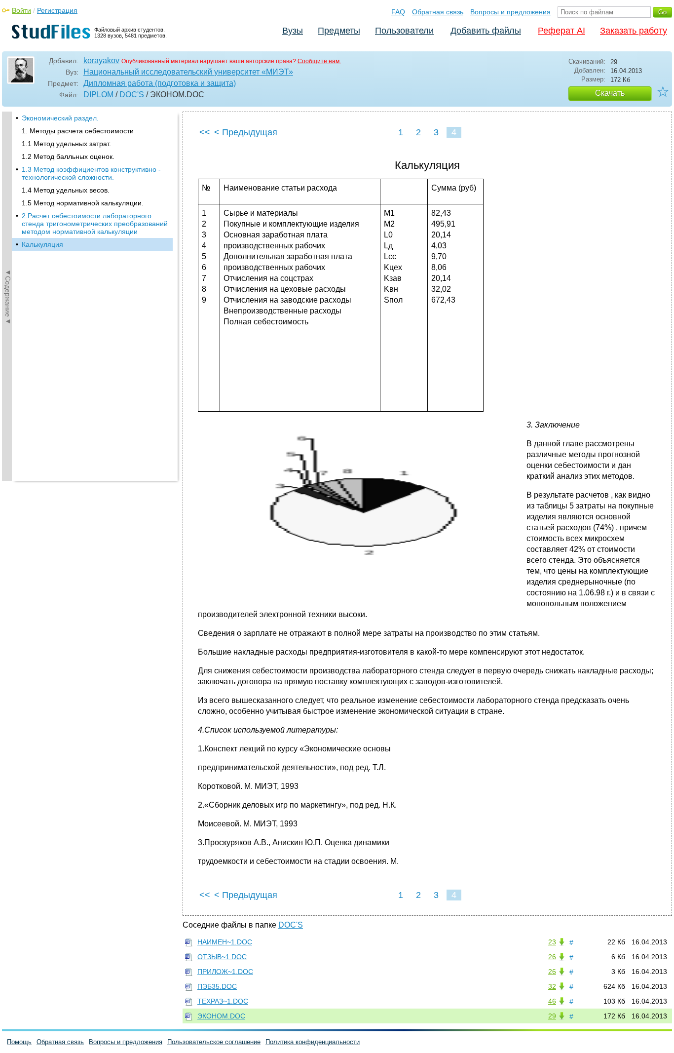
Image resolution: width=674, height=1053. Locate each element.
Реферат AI (561, 31)
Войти (21, 10)
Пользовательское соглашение (214, 1042)
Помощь (19, 1042)
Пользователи (404, 31)
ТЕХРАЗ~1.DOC (222, 1001)
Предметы (339, 31)
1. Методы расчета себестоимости (78, 131)
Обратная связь (437, 12)
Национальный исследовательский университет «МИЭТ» (188, 72)
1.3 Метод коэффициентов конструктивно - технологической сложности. (91, 173)
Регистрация (57, 10)
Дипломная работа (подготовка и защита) (159, 83)
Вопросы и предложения (510, 12)
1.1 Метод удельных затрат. (66, 144)
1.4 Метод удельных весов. (66, 190)
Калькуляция (42, 244)
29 (552, 1016)
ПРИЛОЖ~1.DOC (225, 971)
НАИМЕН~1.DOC (224, 942)
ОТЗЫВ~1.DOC (222, 957)
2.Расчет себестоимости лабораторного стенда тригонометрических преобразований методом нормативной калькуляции (95, 223)
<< (204, 132)
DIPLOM (98, 94)
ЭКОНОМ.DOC (221, 1016)
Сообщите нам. (319, 61)
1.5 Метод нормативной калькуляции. (83, 203)
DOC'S (131, 94)
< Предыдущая (245, 132)
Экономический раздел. (60, 118)
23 (552, 942)
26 (552, 957)
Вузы (292, 31)
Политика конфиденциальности (312, 1042)
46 (552, 1001)
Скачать (610, 93)
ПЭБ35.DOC (217, 986)
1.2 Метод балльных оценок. (68, 156)
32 (552, 986)
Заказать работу (633, 31)
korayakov (101, 60)
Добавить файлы (485, 31)
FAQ (398, 12)
